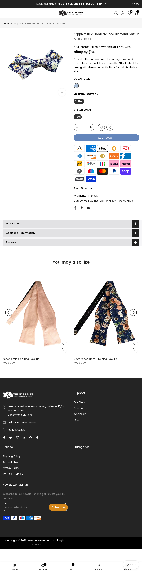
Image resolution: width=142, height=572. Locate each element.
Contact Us (80, 408)
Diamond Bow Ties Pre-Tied (116, 200)
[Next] (133, 312)
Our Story (79, 402)
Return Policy (10, 462)
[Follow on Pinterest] (30, 438)
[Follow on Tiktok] (37, 438)
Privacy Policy (11, 468)
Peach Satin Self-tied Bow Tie (21, 359)
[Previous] (8, 312)
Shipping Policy (11, 456)
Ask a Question (83, 188)
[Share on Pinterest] (81, 208)
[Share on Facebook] (75, 208)
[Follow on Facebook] (4, 438)
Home (6, 23)
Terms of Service (13, 473)
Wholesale (80, 414)
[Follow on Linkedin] (23, 438)
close (7, 4)
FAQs (77, 420)
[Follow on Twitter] (10, 438)
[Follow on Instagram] (17, 438)
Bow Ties (93, 200)
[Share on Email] (88, 208)
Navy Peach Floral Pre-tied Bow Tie (95, 359)
